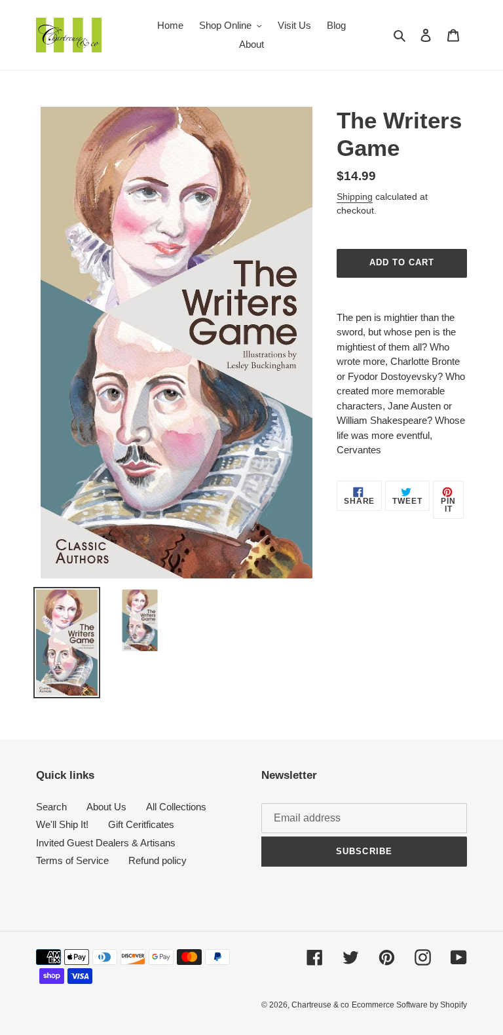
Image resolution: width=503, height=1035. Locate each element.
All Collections (176, 806)
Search (51, 806)
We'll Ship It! (62, 824)
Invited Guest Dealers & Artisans (106, 842)
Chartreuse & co (320, 1004)
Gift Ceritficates (141, 824)
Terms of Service (72, 860)
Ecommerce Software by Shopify (409, 1004)
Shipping (355, 196)
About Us (106, 806)
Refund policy (157, 860)
